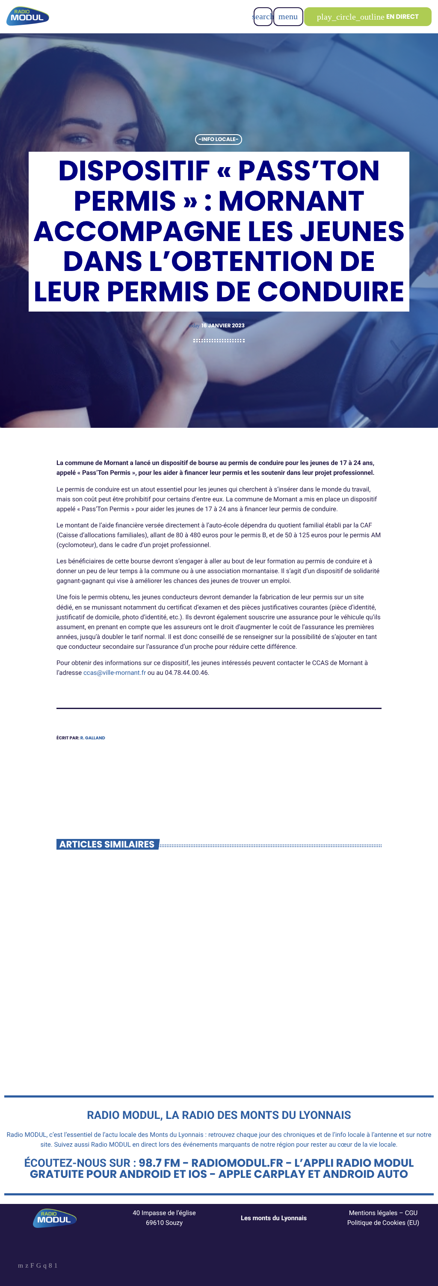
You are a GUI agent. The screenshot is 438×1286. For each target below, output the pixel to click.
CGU (411, 1213)
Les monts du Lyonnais (274, 1218)
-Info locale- (218, 139)
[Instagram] (45, 1266)
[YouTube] (20, 1266)
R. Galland (92, 738)
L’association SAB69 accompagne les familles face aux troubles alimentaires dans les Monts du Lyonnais (299, 1005)
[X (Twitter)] (26, 1266)
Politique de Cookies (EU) (383, 1223)
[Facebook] (50, 1266)
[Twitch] (32, 1266)
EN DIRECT (368, 16)
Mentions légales (373, 1213)
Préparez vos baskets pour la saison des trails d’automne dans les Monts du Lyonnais (131, 1000)
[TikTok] (38, 1266)
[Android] (56, 1266)
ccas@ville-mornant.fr (114, 673)
